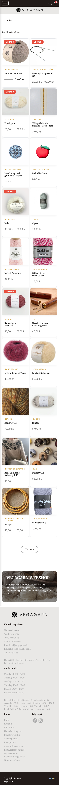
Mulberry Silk (38, 473)
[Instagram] (40, 720)
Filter (9, 20)
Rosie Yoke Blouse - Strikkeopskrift (13, 474)
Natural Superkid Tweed (15, 373)
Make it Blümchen (12, 273)
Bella (6, 223)
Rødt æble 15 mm (39, 173)
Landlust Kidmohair (41, 373)
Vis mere (29, 549)
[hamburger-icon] (5, 3)
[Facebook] (35, 720)
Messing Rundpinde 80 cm (42, 74)
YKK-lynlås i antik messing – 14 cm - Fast (42, 124)
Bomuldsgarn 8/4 (40, 522)
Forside (5, 32)
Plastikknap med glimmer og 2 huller (13, 174)
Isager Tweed (10, 423)
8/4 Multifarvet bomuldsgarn (39, 274)
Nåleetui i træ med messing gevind (40, 324)
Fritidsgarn (9, 123)
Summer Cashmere (13, 73)
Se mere (15, 52)
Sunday (35, 423)
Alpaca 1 (36, 223)
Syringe (7, 524)
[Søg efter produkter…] (50, 3)
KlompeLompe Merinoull (11, 324)
